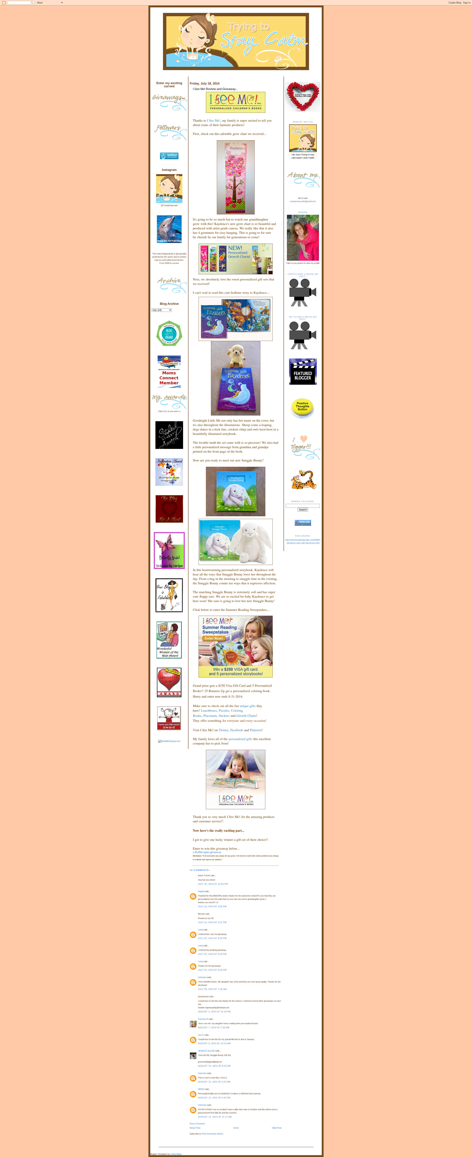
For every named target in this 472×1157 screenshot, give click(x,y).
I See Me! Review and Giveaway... (215, 89)
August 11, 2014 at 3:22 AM (214, 1082)
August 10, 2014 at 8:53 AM (214, 1066)
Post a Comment (197, 1123)
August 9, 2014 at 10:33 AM (214, 1043)
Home (236, 1128)
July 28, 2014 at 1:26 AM (212, 989)
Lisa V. (201, 1035)
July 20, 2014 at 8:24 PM (212, 938)
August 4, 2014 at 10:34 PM (214, 1012)
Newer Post (195, 1128)
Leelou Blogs (176, 1154)
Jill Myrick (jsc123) (206, 1051)
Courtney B (203, 1019)
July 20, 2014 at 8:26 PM (212, 970)
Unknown (202, 977)
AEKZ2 (201, 1089)
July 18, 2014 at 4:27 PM (212, 922)
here (165, 411)
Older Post (277, 1128)
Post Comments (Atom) (212, 1134)
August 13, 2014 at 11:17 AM (215, 1117)
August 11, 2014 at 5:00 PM (214, 1097)
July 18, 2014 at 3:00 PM (212, 906)
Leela (200, 930)
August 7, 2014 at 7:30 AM (213, 1027)
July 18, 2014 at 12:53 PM (213, 884)
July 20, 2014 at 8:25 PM (212, 954)
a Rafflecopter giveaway (207, 852)
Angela (201, 891)
